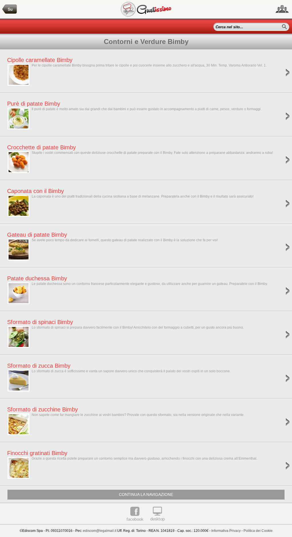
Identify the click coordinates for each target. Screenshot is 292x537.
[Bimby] (9, 9)
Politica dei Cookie (258, 531)
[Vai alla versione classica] (157, 523)
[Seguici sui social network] (282, 9)
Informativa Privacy (226, 531)
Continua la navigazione (146, 494)
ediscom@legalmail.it (99, 531)
